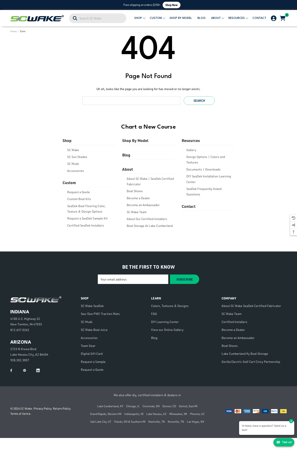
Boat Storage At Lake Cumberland (150, 226)
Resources (191, 140)
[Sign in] (273, 18)
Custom (69, 182)
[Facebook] (11, 370)
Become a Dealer (138, 198)
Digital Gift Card (92, 353)
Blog (126, 154)
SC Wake (73, 150)
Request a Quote (78, 192)
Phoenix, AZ (197, 414)
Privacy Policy (42, 408)
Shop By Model (135, 140)
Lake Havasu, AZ (156, 414)
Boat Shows (135, 191)
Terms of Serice (20, 413)
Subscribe (185, 279)
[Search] (75, 18)
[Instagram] (31, 370)
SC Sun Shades (77, 157)
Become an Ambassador (143, 205)
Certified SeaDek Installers (85, 225)
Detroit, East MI (188, 406)
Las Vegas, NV (195, 421)
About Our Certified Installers (147, 219)
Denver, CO (169, 406)
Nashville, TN (156, 421)
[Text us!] (284, 443)
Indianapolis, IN (134, 414)
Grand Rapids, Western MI (106, 414)
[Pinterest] (24, 370)
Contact (188, 206)
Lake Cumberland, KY (110, 406)
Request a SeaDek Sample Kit (87, 218)
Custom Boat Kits (79, 199)
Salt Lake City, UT (100, 421)
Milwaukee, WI (178, 414)
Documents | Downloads (203, 169)
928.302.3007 (19, 360)
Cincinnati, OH (151, 406)
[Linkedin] (38, 370)
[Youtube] (18, 370)
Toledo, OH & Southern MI (130, 421)
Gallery (191, 150)
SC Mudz (73, 164)
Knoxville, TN (176, 421)
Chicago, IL (133, 406)
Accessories (75, 171)
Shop (67, 140)
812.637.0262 (19, 330)
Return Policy (61, 408)
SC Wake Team (137, 212)
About (127, 169)
